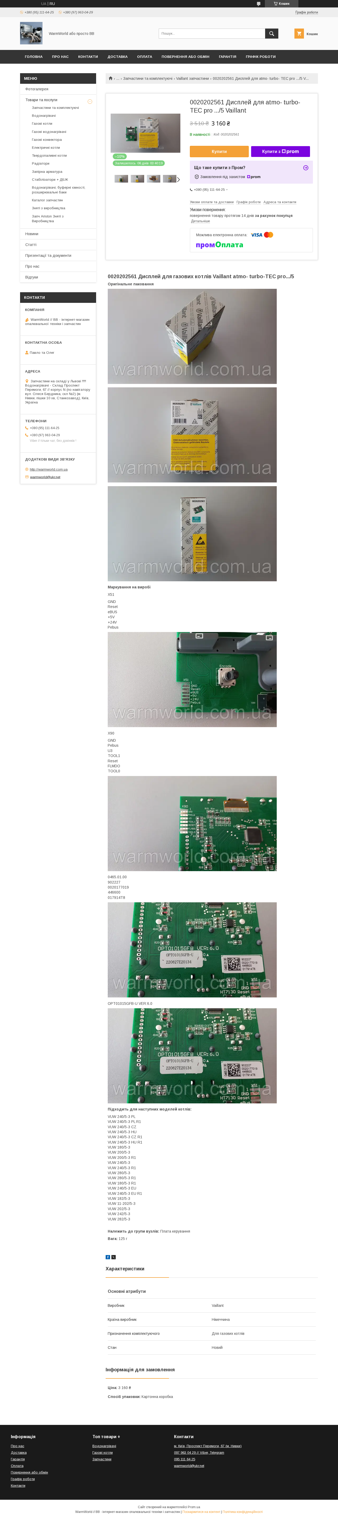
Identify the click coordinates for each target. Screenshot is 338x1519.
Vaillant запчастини (192, 78)
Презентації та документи (48, 255)
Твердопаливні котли (49, 155)
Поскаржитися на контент (201, 1512)
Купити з (271, 151)
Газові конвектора (47, 140)
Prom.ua (194, 1507)
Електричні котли (46, 148)
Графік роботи (261, 57)
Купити (219, 151)
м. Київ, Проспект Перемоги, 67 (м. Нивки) (208, 1446)
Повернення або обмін (185, 57)
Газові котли (42, 124)
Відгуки (31, 277)
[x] (113, 1258)
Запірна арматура (47, 172)
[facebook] (108, 1258)
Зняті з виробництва (48, 208)
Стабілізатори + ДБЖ (50, 180)
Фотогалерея (36, 89)
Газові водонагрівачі (49, 132)
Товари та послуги (41, 100)
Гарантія (227, 57)
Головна (34, 57)
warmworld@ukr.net (45, 477)
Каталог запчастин (47, 200)
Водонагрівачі (44, 116)
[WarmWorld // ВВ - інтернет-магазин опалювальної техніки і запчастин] (31, 43)
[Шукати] (271, 34)
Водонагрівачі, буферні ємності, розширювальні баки (58, 189)
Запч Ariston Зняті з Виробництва (48, 218)
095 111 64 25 (184, 1459)
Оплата (144, 57)
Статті (30, 245)
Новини (31, 234)
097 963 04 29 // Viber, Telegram (199, 1453)
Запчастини (101, 1459)
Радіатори (40, 163)
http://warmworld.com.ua (49, 469)
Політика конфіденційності (243, 1512)
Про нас (60, 57)
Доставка (117, 57)
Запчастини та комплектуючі (147, 78)
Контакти (88, 57)
